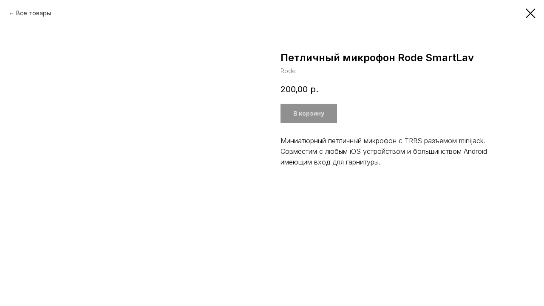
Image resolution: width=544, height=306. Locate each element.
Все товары (33, 13)
